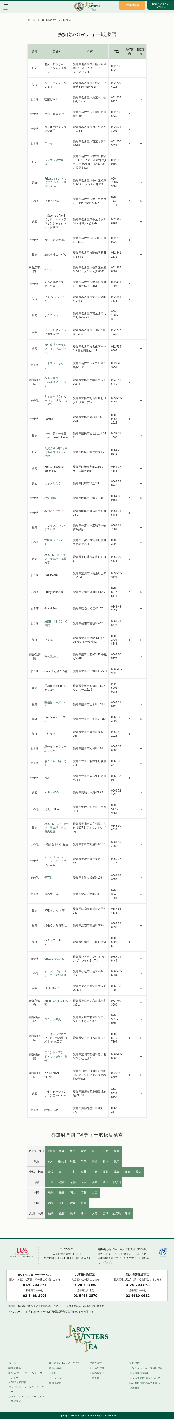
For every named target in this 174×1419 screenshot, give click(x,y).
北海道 (51, 1151)
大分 (94, 1213)
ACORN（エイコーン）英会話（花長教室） (56, 558)
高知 (83, 1203)
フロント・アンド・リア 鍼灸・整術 (55, 1056)
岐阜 (116, 1171)
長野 (105, 1171)
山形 (105, 1151)
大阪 (83, 1182)
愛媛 (73, 1203)
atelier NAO (51, 792)
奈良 (105, 1182)
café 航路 (50, 498)
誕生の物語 (14, 1368)
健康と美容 (55, 1368)
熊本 (83, 1213)
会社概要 (134, 1387)
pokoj (47, 269)
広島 (83, 1192)
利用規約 (134, 1363)
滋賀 (62, 1182)
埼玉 (73, 1161)
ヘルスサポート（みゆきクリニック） (55, 381)
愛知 (138, 1171)
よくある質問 (96, 1368)
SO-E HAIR (51, 988)
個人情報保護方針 (139, 1373)
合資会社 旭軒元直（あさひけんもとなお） (55, 452)
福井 (83, 1171)
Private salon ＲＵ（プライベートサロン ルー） (55, 182)
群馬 (116, 1161)
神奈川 (62, 1161)
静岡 (127, 1171)
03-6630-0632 (138, 1295)
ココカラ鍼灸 (52, 1019)
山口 (94, 1192)
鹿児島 (116, 1213)
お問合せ (94, 1378)
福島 (116, 1151)
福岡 (50, 1213)
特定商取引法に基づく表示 (144, 1383)
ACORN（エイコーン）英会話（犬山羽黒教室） (56, 827)
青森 (62, 1151)
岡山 (73, 1192)
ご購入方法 (95, 1363)
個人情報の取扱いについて (144, 1378)
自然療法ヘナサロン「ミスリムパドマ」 (55, 348)
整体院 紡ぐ (51, 656)
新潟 (50, 1171)
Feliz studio (51, 201)
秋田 (94, 1151)
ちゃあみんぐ (52, 483)
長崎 (73, 1213)
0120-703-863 (138, 1285)
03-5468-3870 (85, 1295)
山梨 (94, 1171)
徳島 (50, 1203)
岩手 (73, 1151)
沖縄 (127, 1213)
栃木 (105, 1161)
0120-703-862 (85, 1285)
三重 (50, 1182)
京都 (73, 1182)
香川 (62, 1203)
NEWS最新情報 (17, 1382)
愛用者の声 (55, 1383)
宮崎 (105, 1213)
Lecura (48, 639)
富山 (62, 1171)
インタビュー (56, 1378)
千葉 (83, 1161)
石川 (73, 1171)
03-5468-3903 (35, 1295)
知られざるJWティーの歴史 (64, 1363)
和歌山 (116, 1182)
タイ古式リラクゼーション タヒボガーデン (55, 400)
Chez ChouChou (54, 958)
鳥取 (50, 1192)
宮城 (83, 1151)
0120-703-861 (35, 1285)
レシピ (52, 1373)
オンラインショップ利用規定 (146, 1368)
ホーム (31, 20)
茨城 (94, 1161)
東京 (50, 1161)
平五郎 (48, 877)
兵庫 (94, 1182)
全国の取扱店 (96, 1373)
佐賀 (62, 1213)
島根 (62, 1192)
